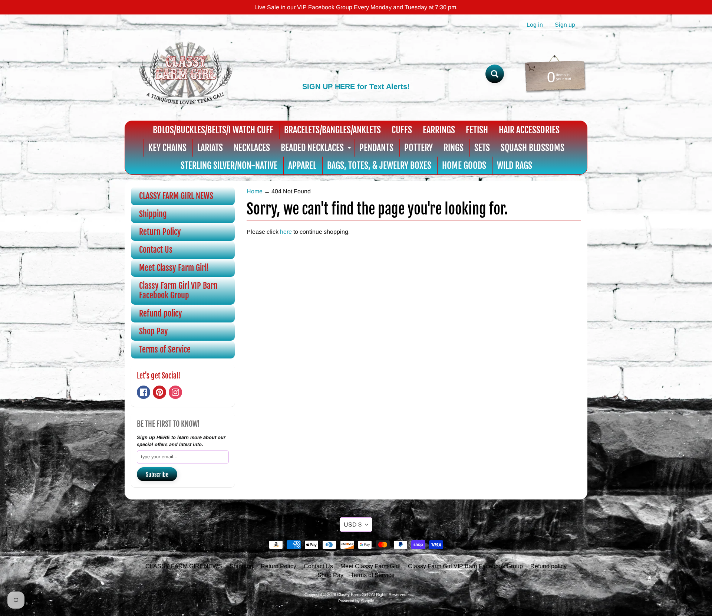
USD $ (353, 524)
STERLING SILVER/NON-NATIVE (229, 165)
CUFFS (402, 129)
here (286, 232)
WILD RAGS (514, 165)
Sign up (565, 25)
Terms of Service (165, 349)
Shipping (153, 214)
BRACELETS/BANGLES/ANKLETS (332, 129)
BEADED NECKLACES (317, 149)
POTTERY (418, 147)
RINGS (454, 147)
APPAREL (302, 165)
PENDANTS (376, 147)
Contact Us (155, 250)
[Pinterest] (159, 392)
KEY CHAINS (167, 147)
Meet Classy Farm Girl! (174, 268)
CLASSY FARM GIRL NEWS (176, 196)
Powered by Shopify (356, 601)
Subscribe (157, 474)
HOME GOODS (464, 165)
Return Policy (160, 232)
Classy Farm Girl (353, 594)
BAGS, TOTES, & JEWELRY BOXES (379, 165)
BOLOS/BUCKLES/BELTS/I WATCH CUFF (213, 129)
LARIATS (210, 147)
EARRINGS (439, 129)
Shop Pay (153, 331)
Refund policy (160, 313)
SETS (482, 147)
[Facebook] (143, 392)
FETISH (477, 129)
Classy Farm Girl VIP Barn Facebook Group (178, 290)
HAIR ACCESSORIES (529, 129)
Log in (535, 25)
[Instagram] (175, 392)
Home (255, 191)
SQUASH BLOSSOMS (532, 147)
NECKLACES (252, 147)
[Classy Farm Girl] (186, 74)
